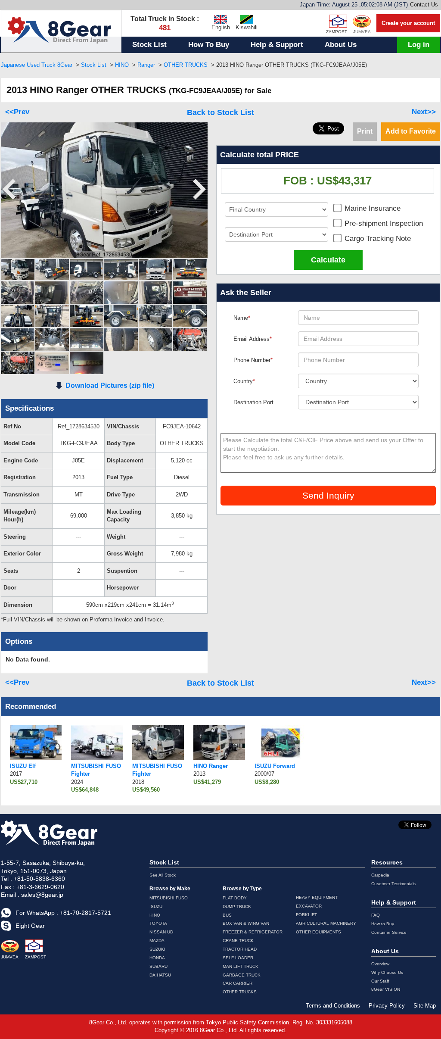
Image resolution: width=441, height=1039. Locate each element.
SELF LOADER (238, 957)
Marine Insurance (371, 208)
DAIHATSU (160, 975)
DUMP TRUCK (237, 906)
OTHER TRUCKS (186, 65)
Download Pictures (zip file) (109, 385)
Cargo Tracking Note (376, 239)
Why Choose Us (387, 972)
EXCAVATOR (309, 906)
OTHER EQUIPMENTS (318, 932)
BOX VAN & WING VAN (246, 923)
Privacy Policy (387, 1005)
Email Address (252, 339)
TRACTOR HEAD (240, 949)
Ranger (146, 65)
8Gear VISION (385, 989)
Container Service (389, 932)
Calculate (328, 260)
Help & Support (277, 45)
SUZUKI (157, 949)
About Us (341, 45)
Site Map (424, 1005)
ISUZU (155, 906)
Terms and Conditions (333, 1005)
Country (244, 381)
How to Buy (382, 923)
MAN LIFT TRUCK (240, 966)
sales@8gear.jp (42, 894)
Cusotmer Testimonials (393, 883)
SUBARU (158, 966)
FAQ (375, 915)
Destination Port (253, 402)
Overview (380, 963)
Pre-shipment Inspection (382, 224)
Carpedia (380, 875)
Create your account (408, 23)
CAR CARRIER (237, 983)
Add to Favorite (410, 131)
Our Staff (380, 981)
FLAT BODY (235, 897)
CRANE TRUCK (238, 940)
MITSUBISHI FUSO (168, 897)
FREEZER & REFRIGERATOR (253, 932)
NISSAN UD (161, 932)
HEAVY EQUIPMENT (317, 897)
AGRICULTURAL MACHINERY (326, 923)
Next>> (424, 112)
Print (365, 131)
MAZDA (157, 940)
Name (241, 318)
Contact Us (424, 4)
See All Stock (162, 875)
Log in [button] (418, 45)
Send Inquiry (328, 495)
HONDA (157, 957)
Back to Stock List (220, 112)
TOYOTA (158, 923)
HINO (122, 65)
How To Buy (208, 45)
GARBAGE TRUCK (242, 975)
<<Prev (17, 112)
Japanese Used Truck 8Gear (36, 65)
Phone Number (253, 360)
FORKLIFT (306, 914)
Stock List (149, 45)
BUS (227, 915)
